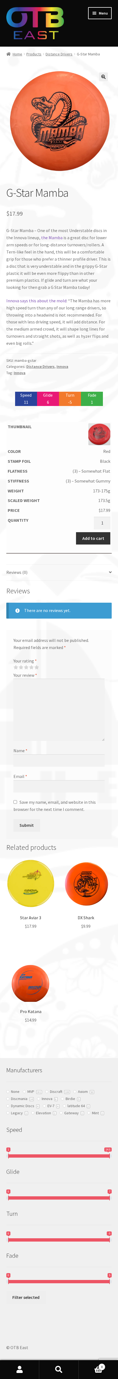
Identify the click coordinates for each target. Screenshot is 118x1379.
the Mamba (52, 237)
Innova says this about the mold (36, 300)
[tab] (59, 573)
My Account (19, 1369)
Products (33, 54)
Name (20, 750)
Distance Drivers (59, 54)
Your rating (25, 661)
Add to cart (93, 538)
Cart (91, 1365)
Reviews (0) (16, 572)
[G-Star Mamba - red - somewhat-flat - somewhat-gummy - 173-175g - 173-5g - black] (59, 434)
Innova (62, 366)
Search (58, 1369)
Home (17, 54)
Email (20, 776)
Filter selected (26, 1297)
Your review (25, 675)
